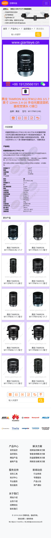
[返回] (38, 118)
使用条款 (29, 519)
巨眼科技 (13, 3)
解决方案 (37, 446)
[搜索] (38, 34)
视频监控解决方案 (37, 450)
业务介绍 (14, 501)
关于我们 (14, 493)
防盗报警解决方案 (37, 457)
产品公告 (37, 481)
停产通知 (37, 485)
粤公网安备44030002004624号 (33, 522)
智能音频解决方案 (37, 454)
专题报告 (37, 477)
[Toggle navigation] (46, 3)
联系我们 (14, 508)
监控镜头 (27, 28)
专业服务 (14, 481)
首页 (5, 28)
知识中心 (14, 477)
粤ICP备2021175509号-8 (16, 522)
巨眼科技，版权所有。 (31, 515)
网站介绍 (14, 497)
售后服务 (14, 485)
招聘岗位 (14, 505)
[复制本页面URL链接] (32, 118)
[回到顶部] (41, 394)
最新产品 (14, 461)
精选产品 (14, 457)
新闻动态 (37, 470)
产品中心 (14, 28)
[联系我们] (13, 118)
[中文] (25, 118)
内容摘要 (9, 127)
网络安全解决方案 (37, 461)
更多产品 (7, 217)
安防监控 (14, 450)
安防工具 (14, 473)
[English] (19, 118)
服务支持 (14, 470)
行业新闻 (37, 473)
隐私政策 (21, 519)
